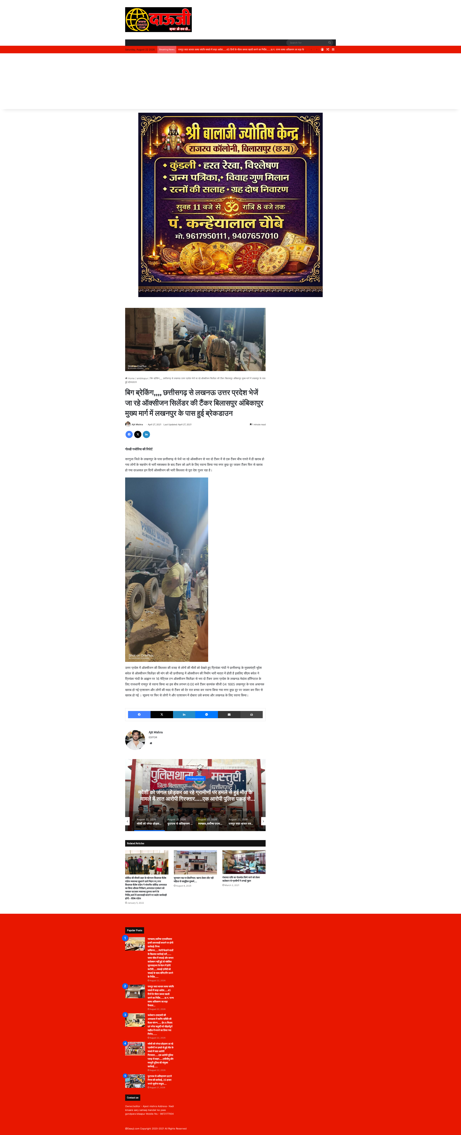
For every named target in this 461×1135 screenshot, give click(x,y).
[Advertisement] (230, 82)
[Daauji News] (158, 19)
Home (131, 378)
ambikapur (142, 378)
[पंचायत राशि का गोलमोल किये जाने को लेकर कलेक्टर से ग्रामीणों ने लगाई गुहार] (244, 862)
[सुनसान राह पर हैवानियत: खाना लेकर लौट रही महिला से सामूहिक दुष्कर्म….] (195, 862)
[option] (195, 795)
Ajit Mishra (137, 424)
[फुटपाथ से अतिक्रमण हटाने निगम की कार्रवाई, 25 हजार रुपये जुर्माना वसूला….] (135, 1081)
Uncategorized (195, 778)
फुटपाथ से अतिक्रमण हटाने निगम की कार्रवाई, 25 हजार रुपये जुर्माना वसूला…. (160, 1080)
